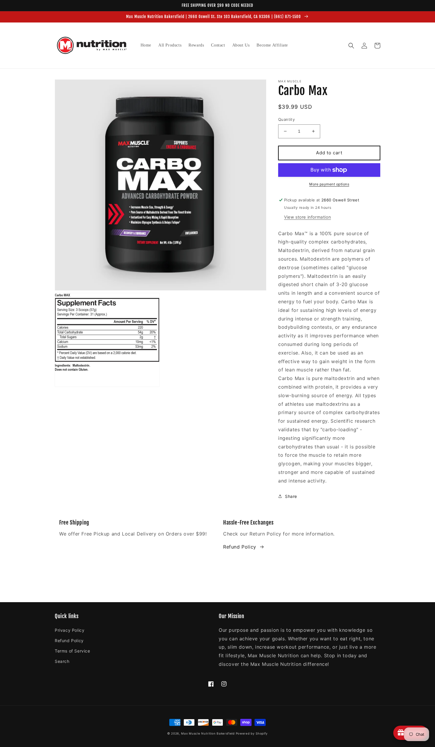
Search (62, 661)
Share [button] (291, 496)
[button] (351, 45)
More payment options (329, 184)
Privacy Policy (69, 630)
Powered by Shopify (252, 733)
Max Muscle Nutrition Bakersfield (207, 733)
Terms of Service (72, 650)
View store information (307, 216)
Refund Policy (239, 547)
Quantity (286, 119)
